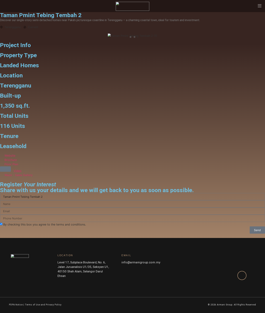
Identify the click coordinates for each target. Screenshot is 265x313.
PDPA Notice (16, 304)
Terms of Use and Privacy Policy (43, 304)
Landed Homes (19, 65)
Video (17, 170)
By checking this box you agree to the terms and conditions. (44, 224)
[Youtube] (71, 285)
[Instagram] (65, 285)
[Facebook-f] (59, 285)
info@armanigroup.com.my (141, 262)
